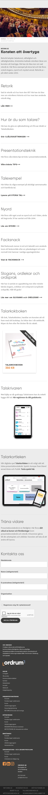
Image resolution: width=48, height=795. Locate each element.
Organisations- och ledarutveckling (18, 749)
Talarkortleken (21, 463)
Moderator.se (22, 788)
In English (5, 673)
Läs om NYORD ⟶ (10, 226)
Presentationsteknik (11, 696)
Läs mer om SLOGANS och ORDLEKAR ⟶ (21, 298)
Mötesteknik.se (38, 788)
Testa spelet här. (28, 469)
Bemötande (7, 733)
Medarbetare (6, 683)
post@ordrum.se (22, 777)
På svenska (6, 676)
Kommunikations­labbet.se (34, 793)
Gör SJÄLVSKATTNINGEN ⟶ (15, 137)
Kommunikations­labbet (9, 678)
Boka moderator (14, 727)
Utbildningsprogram (10, 706)
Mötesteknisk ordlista (16, 729)
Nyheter (5, 681)
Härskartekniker (9, 745)
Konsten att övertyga (14, 710)
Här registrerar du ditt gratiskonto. (27, 397)
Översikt (6, 698)
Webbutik (5, 688)
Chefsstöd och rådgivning (11, 759)
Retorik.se (7, 788)
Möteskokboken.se (11, 793)
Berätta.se (14, 790)
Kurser (6, 703)
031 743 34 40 (21, 775)
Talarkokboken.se (30, 790)
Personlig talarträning (10, 708)
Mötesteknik (8, 715)
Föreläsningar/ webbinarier (12, 701)
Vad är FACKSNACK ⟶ (12, 260)
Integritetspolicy (7, 690)
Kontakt (5, 685)
